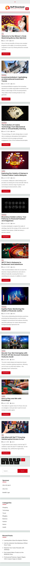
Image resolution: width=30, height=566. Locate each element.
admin (12, 40)
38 (18, 460)
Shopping (5, 507)
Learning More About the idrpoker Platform (16, 540)
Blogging (4, 516)
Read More (6, 54)
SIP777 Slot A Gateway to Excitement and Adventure (12, 263)
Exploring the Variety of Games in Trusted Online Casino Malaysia (15, 174)
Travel (4, 513)
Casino (3, 170)
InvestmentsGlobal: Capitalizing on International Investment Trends (14, 79)
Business (4, 74)
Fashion (4, 521)
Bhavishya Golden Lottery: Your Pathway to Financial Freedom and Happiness (14, 219)
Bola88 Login (6, 492)
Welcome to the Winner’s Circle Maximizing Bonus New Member (14, 37)
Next (16, 463)
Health (4, 527)
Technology (5, 510)
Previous (4, 460)
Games (3, 350)
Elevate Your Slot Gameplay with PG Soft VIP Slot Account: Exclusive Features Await (15, 355)
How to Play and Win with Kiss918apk (11, 399)
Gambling (4, 122)
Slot (3, 33)
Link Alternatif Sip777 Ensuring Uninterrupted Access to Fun (13, 438)
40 (3, 463)
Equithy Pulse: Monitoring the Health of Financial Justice (13, 310)
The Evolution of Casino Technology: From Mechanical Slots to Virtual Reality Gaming (14, 127)
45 (11, 463)
